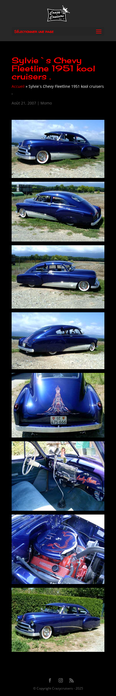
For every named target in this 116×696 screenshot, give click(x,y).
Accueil (18, 86)
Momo (46, 103)
